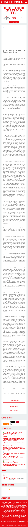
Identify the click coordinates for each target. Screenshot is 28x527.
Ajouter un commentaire (14, 489)
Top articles (4, 523)
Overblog (24, 518)
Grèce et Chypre (14, 18)
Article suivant (13, 406)
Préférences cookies (21, 525)
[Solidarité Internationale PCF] (5, 476)
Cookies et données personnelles (9, 525)
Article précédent (15, 400)
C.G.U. (23, 523)
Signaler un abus (16, 523)
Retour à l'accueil (14, 410)
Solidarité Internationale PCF (15, 477)
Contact (9, 523)
